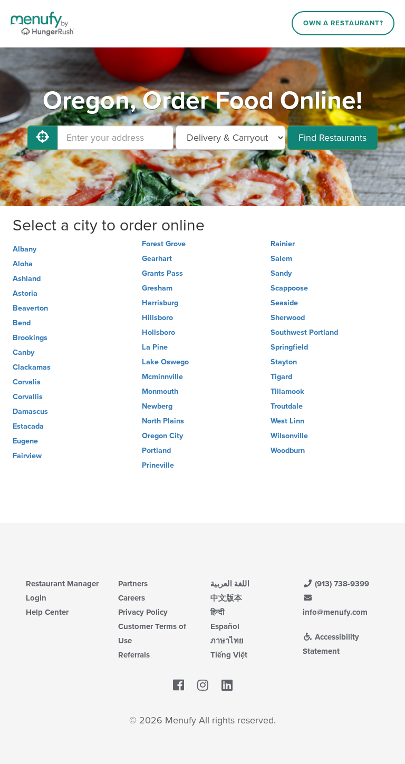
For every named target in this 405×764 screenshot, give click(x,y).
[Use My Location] (42, 137)
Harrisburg (160, 302)
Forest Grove (164, 243)
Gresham (157, 288)
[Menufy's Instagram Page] (202, 686)
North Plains (163, 421)
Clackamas (32, 367)
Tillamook (287, 391)
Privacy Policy (143, 612)
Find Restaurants (332, 137)
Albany (24, 249)
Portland (156, 450)
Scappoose (289, 288)
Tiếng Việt (228, 655)
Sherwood (288, 317)
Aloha (23, 263)
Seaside (284, 302)
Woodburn (288, 450)
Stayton (284, 361)
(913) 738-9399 (341, 583)
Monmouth (160, 391)
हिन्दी (217, 612)
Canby (23, 352)
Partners (133, 583)
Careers (131, 598)
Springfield (289, 347)
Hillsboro (157, 317)
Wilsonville (289, 435)
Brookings (30, 337)
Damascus (30, 411)
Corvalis (27, 382)
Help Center (47, 612)
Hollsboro (158, 332)
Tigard (281, 376)
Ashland (27, 278)
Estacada (28, 426)
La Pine (155, 347)
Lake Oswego (165, 361)
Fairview (27, 455)
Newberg (157, 406)
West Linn (287, 421)
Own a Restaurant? (343, 23)
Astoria (25, 293)
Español (224, 626)
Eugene (25, 441)
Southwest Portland (304, 332)
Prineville (158, 465)
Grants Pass (162, 273)
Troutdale (287, 406)
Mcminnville (162, 376)
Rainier (283, 243)
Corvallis (28, 396)
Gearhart (157, 258)
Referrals (134, 655)
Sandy (281, 273)
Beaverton (30, 308)
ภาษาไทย (227, 640)
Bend (22, 322)
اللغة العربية (229, 583)
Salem (281, 258)
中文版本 (226, 598)
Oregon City (162, 435)
